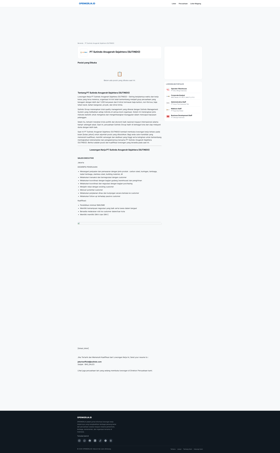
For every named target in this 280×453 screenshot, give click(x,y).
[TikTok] (100, 441)
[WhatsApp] (84, 441)
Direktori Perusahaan (139, 370)
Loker (174, 3)
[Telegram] (105, 441)
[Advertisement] (140, 23)
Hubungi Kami (198, 449)
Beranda (80, 43)
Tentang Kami (187, 449)
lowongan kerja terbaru (145, 132)
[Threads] (111, 441)
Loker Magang (195, 3)
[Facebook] (90, 441)
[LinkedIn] (95, 441)
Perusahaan (183, 3)
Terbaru (173, 449)
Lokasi (179, 449)
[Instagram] (79, 441)
